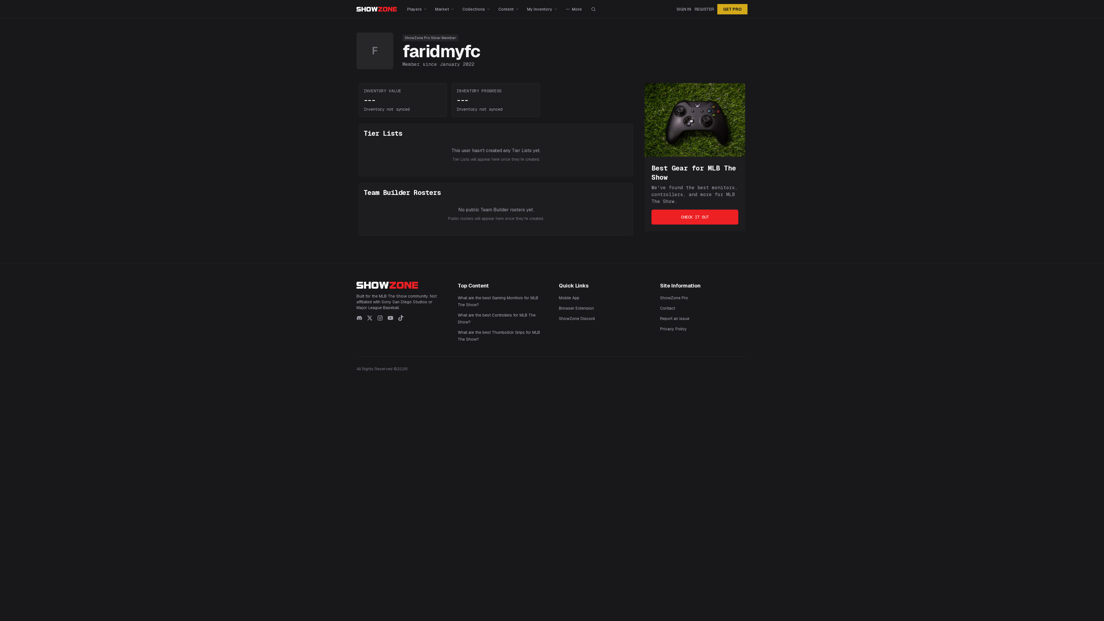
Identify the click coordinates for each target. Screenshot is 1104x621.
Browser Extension (576, 308)
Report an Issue (674, 318)
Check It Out (695, 217)
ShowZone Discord (577, 318)
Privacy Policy (673, 328)
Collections (473, 9)
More (577, 9)
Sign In (683, 9)
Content (506, 9)
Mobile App (569, 297)
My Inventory (539, 9)
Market (442, 9)
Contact (667, 308)
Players (414, 9)
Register (704, 9)
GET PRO (732, 9)
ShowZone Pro (674, 297)
